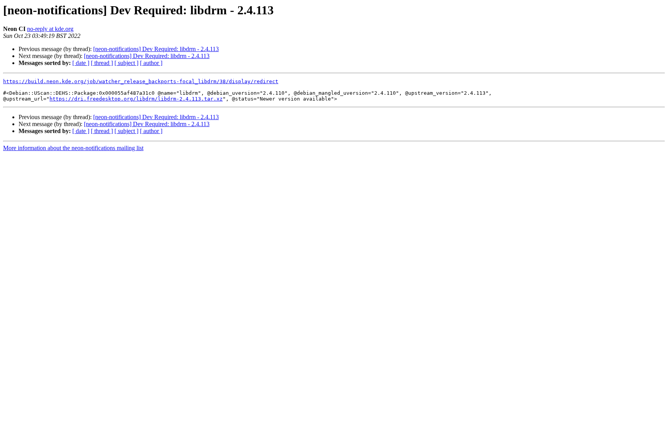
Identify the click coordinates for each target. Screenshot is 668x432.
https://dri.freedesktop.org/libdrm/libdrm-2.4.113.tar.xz (136, 99)
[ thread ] (102, 63)
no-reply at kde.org (50, 29)
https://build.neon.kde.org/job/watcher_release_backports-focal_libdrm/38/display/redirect (140, 81)
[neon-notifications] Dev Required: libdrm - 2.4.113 (156, 49)
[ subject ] (126, 63)
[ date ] (80, 63)
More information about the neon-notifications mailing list (73, 148)
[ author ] (151, 63)
